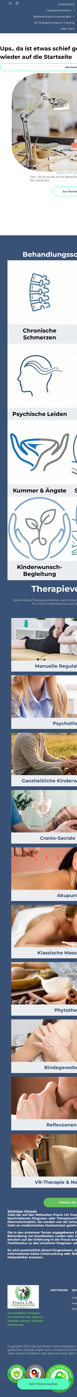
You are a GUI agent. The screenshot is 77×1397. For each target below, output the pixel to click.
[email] (10, 4)
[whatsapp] (17, 4)
